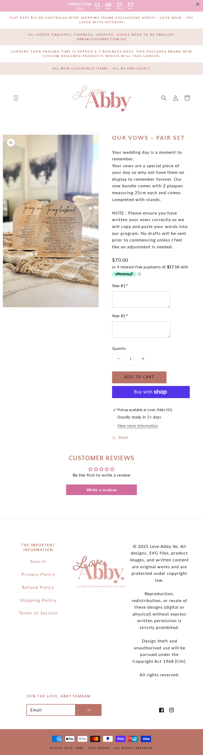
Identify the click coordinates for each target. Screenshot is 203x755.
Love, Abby (74, 747)
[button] (16, 98)
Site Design (99, 747)
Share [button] (123, 437)
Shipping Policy (38, 600)
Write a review (101, 489)
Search (38, 561)
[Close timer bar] (198, 4)
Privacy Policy (38, 574)
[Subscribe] (88, 710)
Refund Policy (38, 587)
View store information (137, 425)
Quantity (119, 348)
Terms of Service (38, 612)
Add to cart (139, 377)
